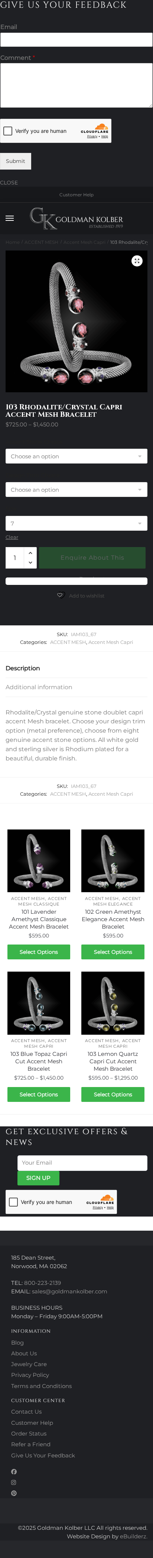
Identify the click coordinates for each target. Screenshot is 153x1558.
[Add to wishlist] (60, 838)
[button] (137, 260)
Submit (15, 161)
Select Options (39, 952)
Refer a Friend (31, 1444)
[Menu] (17, 218)
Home (13, 242)
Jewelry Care (29, 1364)
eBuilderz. (133, 1536)
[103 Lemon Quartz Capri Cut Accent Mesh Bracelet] (112, 1003)
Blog (17, 1342)
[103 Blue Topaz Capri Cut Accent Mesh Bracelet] (38, 1003)
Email (8, 26)
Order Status (28, 1433)
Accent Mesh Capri (84, 242)
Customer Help (76, 194)
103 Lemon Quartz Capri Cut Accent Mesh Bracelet (113, 1061)
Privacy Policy (30, 1374)
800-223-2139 (42, 1282)
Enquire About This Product (92, 561)
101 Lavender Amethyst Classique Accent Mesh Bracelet (39, 919)
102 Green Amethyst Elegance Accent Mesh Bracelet (113, 919)
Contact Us (26, 1411)
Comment (17, 57)
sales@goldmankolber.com (69, 1291)
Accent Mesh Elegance (117, 901)
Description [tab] (23, 668)
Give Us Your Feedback (43, 1455)
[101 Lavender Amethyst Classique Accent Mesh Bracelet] (38, 860)
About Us (24, 1353)
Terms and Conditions (41, 1386)
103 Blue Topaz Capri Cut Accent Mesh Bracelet (38, 1061)
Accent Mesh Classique (42, 901)
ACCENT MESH (41, 242)
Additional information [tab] (39, 687)
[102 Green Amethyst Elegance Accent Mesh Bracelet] (112, 860)
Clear (12, 537)
